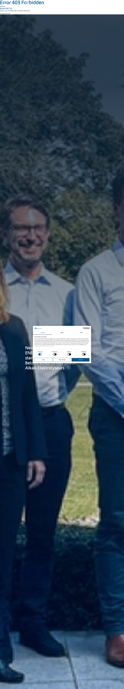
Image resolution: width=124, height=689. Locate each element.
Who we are (95, 4)
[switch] (55, 354)
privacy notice (75, 348)
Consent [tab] (43, 332)
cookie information (65, 348)
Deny (43, 359)
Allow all (81, 359)
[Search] (70, 2)
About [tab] (81, 332)
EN (97, 1)
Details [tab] (62, 332)
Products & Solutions (79, 4)
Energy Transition (68, 4)
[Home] (32, 3)
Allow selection (62, 359)
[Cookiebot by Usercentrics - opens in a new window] (84, 328)
